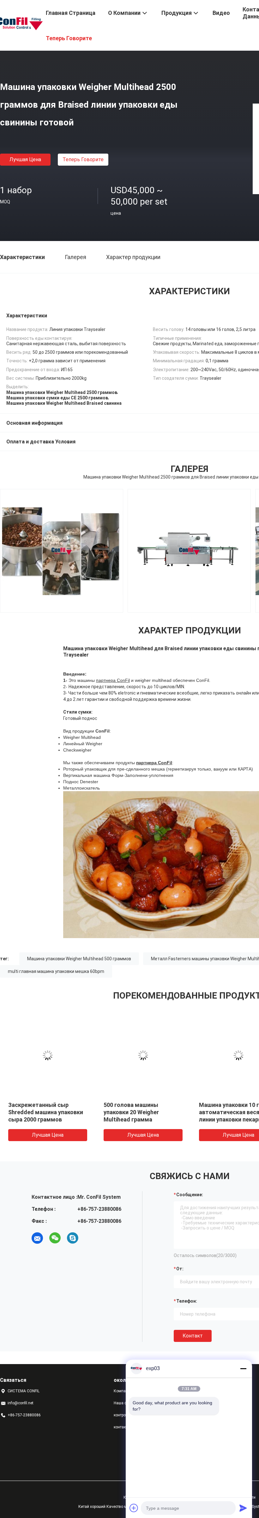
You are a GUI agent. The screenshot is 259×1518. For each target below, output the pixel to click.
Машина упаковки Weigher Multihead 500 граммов (79, 958)
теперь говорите (83, 159)
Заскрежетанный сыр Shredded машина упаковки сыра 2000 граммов (45, 1112)
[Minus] (243, 1368)
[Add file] (134, 1508)
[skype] (72, 1238)
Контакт (193, 1336)
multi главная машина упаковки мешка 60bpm (56, 971)
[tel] (90, 1238)
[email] (37, 1238)
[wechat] (55, 1238)
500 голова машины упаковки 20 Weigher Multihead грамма (131, 1112)
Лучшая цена (25, 159)
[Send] (243, 1508)
